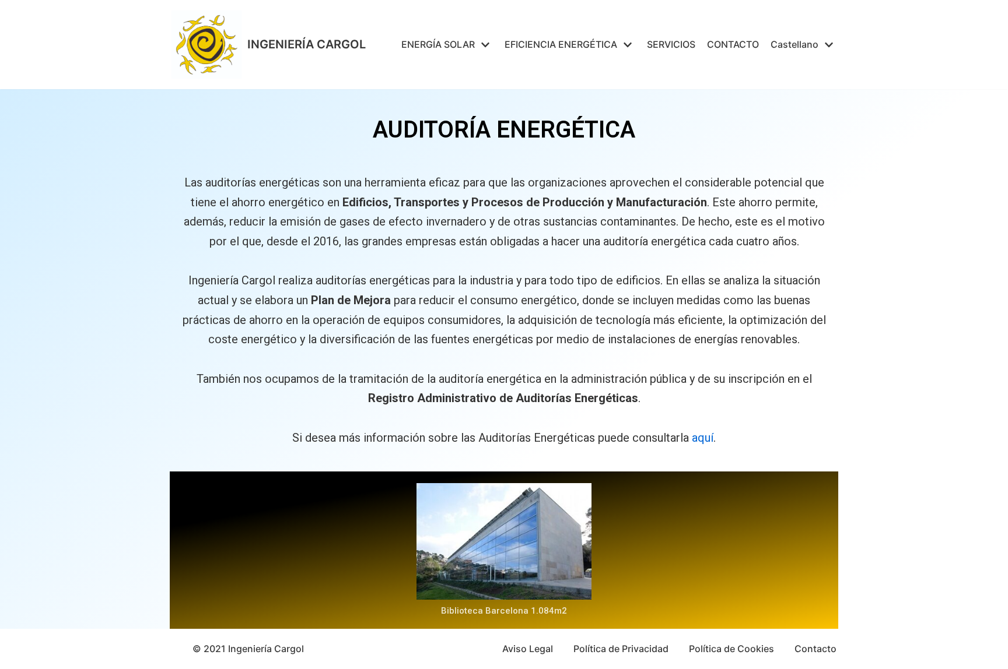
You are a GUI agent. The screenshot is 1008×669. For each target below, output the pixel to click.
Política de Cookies (731, 648)
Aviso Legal (527, 648)
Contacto (815, 648)
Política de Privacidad (620, 648)
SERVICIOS (671, 44)
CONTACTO (733, 44)
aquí (702, 438)
